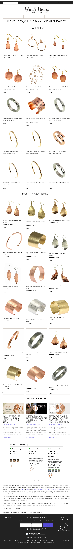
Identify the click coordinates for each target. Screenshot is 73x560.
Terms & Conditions (44, 540)
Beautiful (13, 454)
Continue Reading (7, 437)
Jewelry (11, 17)
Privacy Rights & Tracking (48, 542)
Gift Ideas (11, 540)
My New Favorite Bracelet (53, 455)
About (47, 17)
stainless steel (56, 489)
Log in (55, 2)
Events (8, 525)
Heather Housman (37, 449)
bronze (45, 489)
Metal (19, 17)
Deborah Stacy (16, 449)
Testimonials (8, 523)
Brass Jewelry (64, 525)
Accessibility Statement (36, 542)
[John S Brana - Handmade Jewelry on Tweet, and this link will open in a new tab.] (28, 529)
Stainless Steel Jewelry (64, 531)
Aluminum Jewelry (64, 523)
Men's (26, 17)
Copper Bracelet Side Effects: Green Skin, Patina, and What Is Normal (11, 419)
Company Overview (9, 520)
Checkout (67, 2)
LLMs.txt (9, 531)
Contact (54, 17)
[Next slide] (38, 480)
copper (41, 489)
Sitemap (8, 529)
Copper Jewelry (64, 529)
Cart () (61, 2)
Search (8, 527)
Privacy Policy (35, 540)
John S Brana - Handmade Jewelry (34, 545)
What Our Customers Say (19, 445)
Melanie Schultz (55, 449)
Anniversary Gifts (37, 17)
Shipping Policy (18, 540)
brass (49, 489)
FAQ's (5, 540)
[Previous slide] (34, 480)
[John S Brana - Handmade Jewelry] (37, 10)
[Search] (17, 3)
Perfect (31, 454)
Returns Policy (27, 540)
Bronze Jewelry (64, 527)
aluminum (36, 489)
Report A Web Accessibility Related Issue (36, 537)
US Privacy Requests (55, 540)
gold (23, 489)
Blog (61, 17)
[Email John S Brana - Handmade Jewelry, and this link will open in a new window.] (45, 529)
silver (27, 489)
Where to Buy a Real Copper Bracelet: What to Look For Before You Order (36, 419)
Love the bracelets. (15, 457)
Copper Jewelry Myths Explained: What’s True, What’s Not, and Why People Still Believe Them (59, 419)
